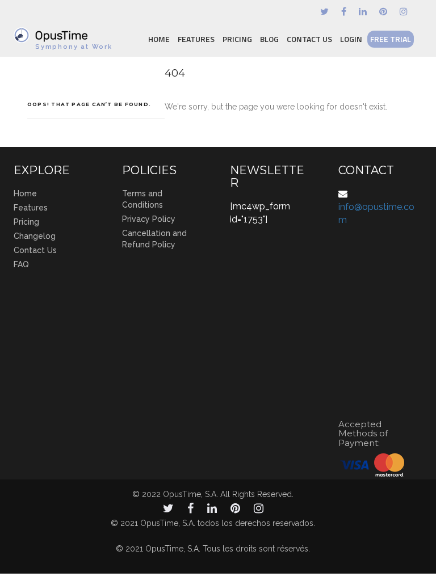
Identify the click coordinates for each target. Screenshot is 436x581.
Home (159, 39)
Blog (269, 39)
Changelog (35, 236)
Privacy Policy (148, 219)
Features (196, 39)
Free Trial (390, 39)
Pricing (237, 39)
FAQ (21, 264)
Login (351, 39)
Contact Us (309, 39)
